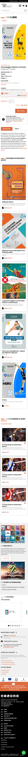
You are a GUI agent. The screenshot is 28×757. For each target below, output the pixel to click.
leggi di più (3, 84)
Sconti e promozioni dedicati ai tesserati (13, 587)
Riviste (6, 723)
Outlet (4, 585)
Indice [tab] (17, 129)
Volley (8, 65)
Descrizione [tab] (7, 129)
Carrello (4, 673)
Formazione (7, 720)
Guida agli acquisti (13, 1)
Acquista (22, 111)
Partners (3, 749)
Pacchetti (7, 716)
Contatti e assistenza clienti (7, 747)
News (5, 728)
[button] (20, 6)
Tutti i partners (5, 599)
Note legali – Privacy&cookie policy (10, 755)
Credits (22, 755)
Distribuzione (4, 744)
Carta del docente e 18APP (9, 589)
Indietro (4, 21)
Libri (5, 709)
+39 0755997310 (12, 635)
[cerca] (25, 10)
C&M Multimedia (8, 714)
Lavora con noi (4, 754)
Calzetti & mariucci (10, 738)
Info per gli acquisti (7, 660)
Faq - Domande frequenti (8, 662)
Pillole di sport (9, 726)
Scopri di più (6, 558)
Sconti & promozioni (10, 718)
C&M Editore (4, 740)
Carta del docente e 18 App (8, 664)
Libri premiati (4, 742)
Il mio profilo (5, 672)
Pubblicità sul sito (14, 754)
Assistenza (7, 732)
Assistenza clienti (23, 1)
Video (5, 711)
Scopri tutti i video (6, 424)
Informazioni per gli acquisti (14, 122)
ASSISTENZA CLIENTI (8, 647)
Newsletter (7, 730)
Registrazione (5, 670)
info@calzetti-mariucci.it (11, 641)
